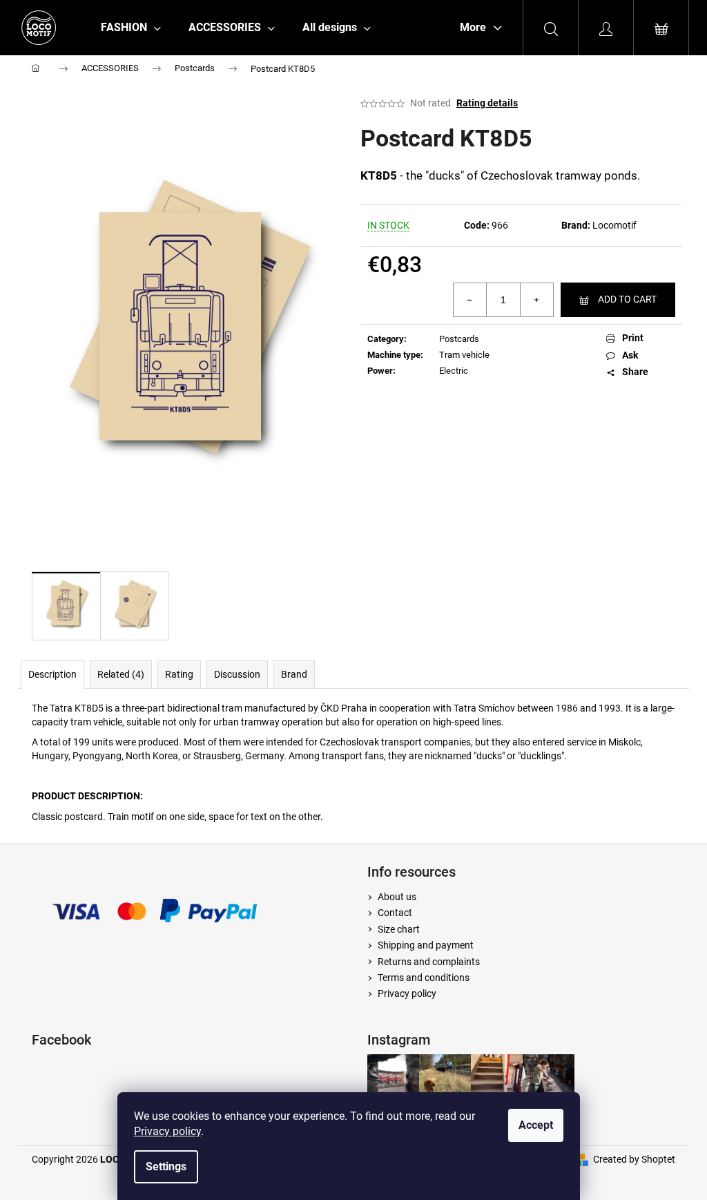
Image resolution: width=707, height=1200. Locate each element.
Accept (536, 1125)
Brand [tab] (294, 674)
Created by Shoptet (634, 1159)
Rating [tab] (179, 674)
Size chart (399, 929)
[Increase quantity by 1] (536, 299)
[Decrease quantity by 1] (470, 299)
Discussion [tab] (237, 674)
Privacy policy (167, 1131)
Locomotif (614, 225)
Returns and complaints (429, 961)
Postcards (459, 339)
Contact (395, 912)
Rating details (487, 102)
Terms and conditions (423, 977)
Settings (166, 1166)
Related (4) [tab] (120, 674)
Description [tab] (52, 674)
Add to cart (627, 299)
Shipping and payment (426, 945)
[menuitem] (131, 27)
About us (397, 896)
